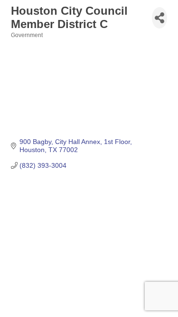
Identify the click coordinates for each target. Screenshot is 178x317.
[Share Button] (159, 18)
